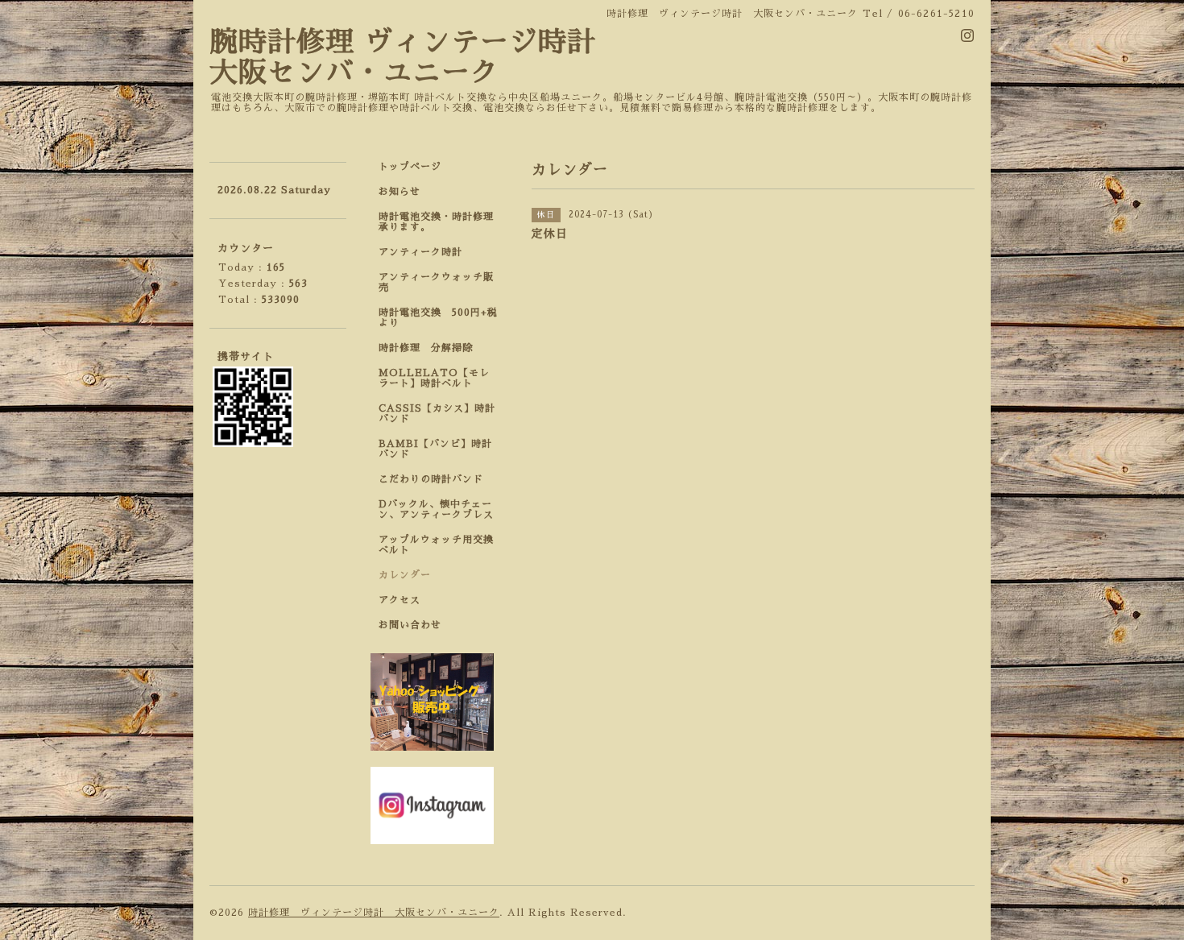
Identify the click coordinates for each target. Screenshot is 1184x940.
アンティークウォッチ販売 (436, 282)
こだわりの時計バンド (436, 479)
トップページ (410, 167)
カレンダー (405, 575)
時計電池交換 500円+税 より (443, 318)
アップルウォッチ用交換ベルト (436, 545)
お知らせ (399, 192)
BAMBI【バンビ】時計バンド (435, 449)
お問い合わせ (410, 625)
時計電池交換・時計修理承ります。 (436, 222)
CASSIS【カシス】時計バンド (437, 414)
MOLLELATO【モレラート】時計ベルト (434, 378)
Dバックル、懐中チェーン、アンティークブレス (436, 509)
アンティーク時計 (426, 252)
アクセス (399, 600)
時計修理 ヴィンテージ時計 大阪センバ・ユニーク (373, 912)
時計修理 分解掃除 (431, 348)
